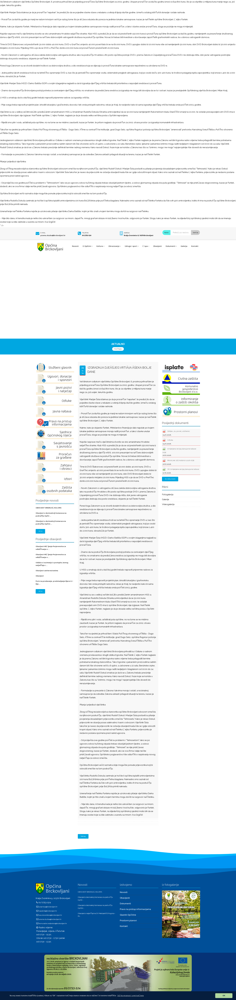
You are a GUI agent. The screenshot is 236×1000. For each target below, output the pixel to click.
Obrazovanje (113, 246)
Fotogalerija (167, 494)
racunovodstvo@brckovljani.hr (50, 915)
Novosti (75, 246)
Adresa (127, 233)
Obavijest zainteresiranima (47, 571)
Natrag (83, 836)
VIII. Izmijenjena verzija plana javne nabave (181, 471)
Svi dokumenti (170, 479)
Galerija (184, 246)
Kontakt (194, 246)
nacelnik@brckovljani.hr (48, 911)
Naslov (166, 232)
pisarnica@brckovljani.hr (48, 907)
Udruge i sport (131, 246)
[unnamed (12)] (181, 914)
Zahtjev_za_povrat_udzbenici (176, 433)
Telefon (85, 233)
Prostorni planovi (128, 920)
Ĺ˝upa (145, 246)
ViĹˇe (40, 531)
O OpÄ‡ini (87, 246)
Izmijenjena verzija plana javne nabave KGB (179, 452)
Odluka (168, 442)
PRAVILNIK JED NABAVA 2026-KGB (178, 462)
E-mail (42, 233)
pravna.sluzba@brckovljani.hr (52, 235)
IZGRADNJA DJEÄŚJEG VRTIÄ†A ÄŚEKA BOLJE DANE (119, 370)
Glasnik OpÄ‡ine (128, 915)
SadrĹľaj (195, 232)
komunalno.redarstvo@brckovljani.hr (53, 923)
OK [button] (224, 996)
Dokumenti (170, 246)
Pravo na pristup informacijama (135, 909)
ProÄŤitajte (118, 349)
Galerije (165, 499)
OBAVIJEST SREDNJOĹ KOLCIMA (48, 508)
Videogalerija (168, 504)
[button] (130, 996)
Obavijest (40, 576)
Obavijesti (157, 246)
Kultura (99, 246)
